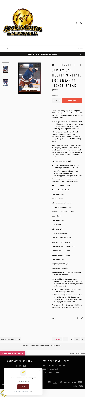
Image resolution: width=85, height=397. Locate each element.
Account (80, 49)
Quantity (55, 95)
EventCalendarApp (80, 353)
